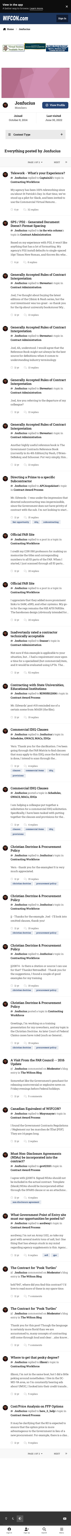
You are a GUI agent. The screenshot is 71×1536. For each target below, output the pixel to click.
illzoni (44, 1362)
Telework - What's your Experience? (38, 173)
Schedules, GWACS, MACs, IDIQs (31, 738)
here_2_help (47, 1411)
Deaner (44, 640)
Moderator (53, 1068)
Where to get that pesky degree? (35, 1357)
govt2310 (45, 1166)
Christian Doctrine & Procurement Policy (36, 848)
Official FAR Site (22, 534)
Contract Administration (35, 234)
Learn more (7, 6)
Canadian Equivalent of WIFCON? (36, 1108)
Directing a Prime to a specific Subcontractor (33, 479)
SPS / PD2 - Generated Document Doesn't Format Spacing (35, 224)
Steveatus (46, 283)
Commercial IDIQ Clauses (29, 729)
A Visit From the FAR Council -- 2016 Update (37, 1062)
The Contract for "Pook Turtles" (34, 1268)
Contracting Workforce (25, 182)
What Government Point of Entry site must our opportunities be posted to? (38, 1216)
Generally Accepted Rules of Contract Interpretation (38, 276)
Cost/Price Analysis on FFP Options (37, 1406)
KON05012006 (48, 693)
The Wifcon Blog (31, 1072)
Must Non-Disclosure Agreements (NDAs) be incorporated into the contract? (36, 1157)
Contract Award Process (28, 489)
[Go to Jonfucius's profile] (5, 174)
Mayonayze (47, 1113)
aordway (45, 1223)
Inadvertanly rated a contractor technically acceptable (34, 634)
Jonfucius (20, 177)
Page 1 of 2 (34, 162)
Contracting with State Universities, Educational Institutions (37, 687)
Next (57, 162)
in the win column (51, 230)
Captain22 (46, 177)
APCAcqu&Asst (49, 486)
